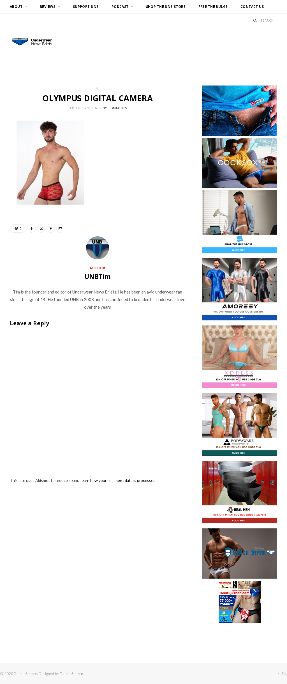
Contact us (252, 6)
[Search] (255, 20)
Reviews (47, 6)
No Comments (115, 108)
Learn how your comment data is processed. (118, 480)
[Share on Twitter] (41, 228)
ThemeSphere (71, 673)
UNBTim (97, 276)
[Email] (60, 228)
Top (284, 673)
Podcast (120, 6)
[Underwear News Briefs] (35, 42)
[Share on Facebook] (31, 228)
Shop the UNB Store (166, 6)
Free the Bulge (213, 6)
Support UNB (86, 6)
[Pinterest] (51, 228)
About (16, 6)
